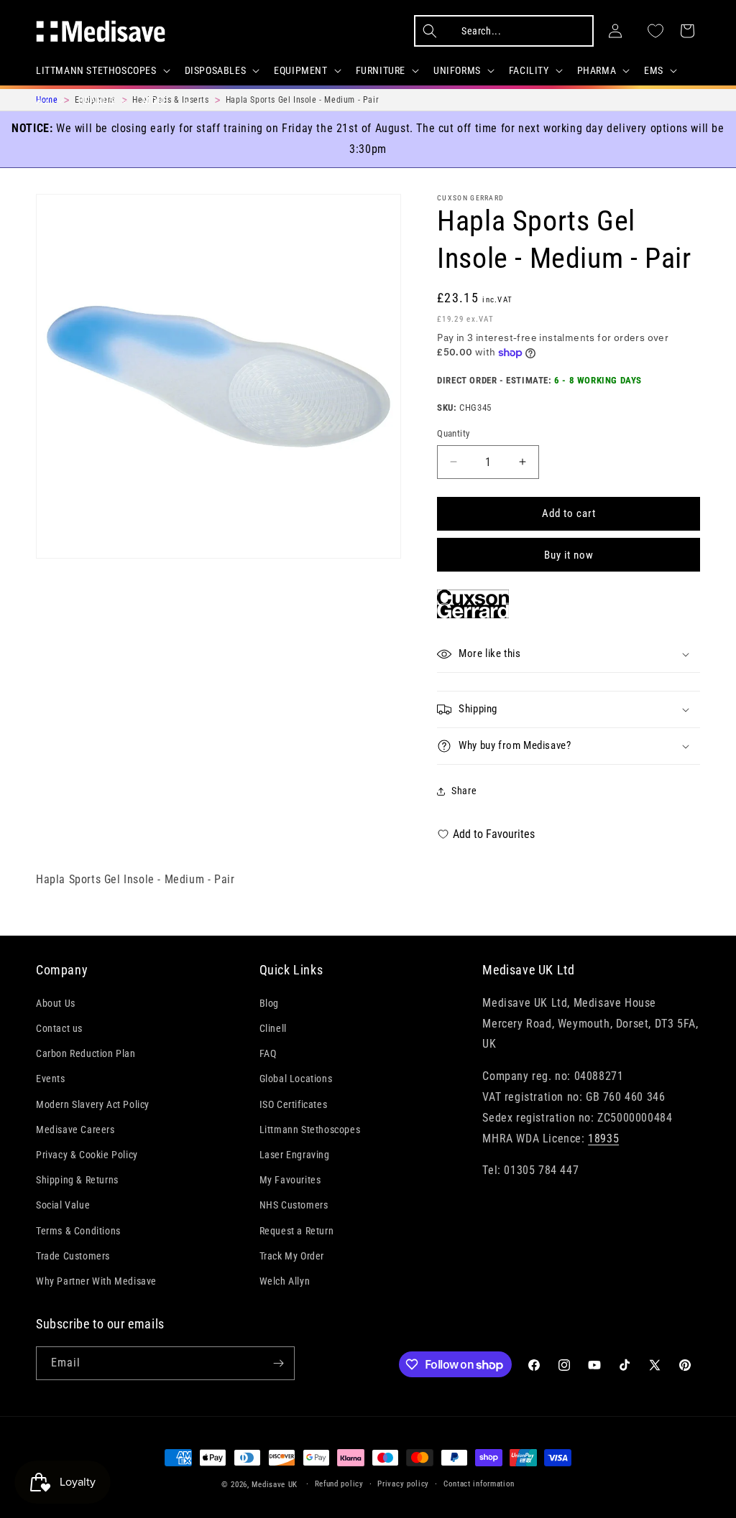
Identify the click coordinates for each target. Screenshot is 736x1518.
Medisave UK (275, 1484)
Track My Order (291, 1256)
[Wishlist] (655, 31)
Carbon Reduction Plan (86, 1053)
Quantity (453, 433)
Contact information (479, 1484)
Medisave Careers (75, 1129)
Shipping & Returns (77, 1180)
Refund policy (339, 1484)
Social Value (63, 1205)
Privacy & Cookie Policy (87, 1154)
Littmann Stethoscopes (310, 1129)
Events (50, 1078)
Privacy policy (403, 1484)
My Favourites (290, 1180)
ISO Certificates (293, 1104)
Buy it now (569, 555)
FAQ (268, 1053)
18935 (603, 1138)
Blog (269, 1003)
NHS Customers (293, 1205)
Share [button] (464, 790)
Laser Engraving (294, 1154)
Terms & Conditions (78, 1231)
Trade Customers (73, 1256)
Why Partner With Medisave (96, 1281)
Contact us (59, 1028)
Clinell (273, 1028)
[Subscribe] (278, 1363)
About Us (55, 1003)
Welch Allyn (284, 1281)
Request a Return (296, 1231)
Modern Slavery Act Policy (93, 1104)
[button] (101, 70)
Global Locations (296, 1078)
